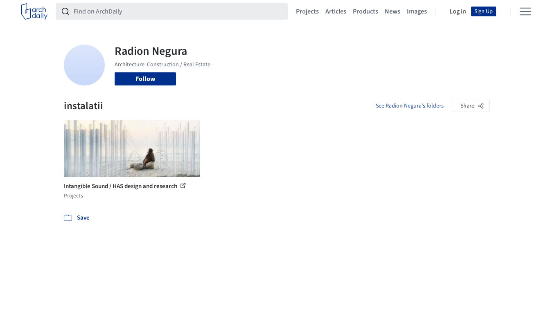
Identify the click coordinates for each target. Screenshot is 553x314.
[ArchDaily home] (34, 11)
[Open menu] (525, 11)
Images (417, 11)
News (392, 11)
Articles (335, 11)
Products (365, 11)
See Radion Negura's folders (410, 106)
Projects (307, 11)
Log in (457, 11)
